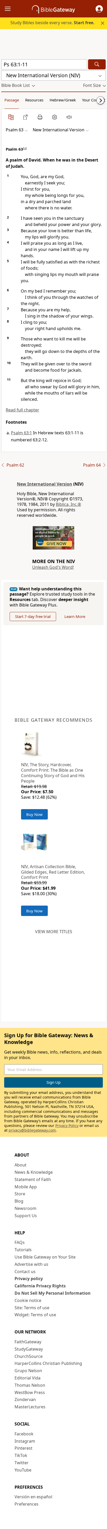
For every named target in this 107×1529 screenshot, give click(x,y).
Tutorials (23, 1250)
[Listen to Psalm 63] (69, 117)
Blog (19, 1201)
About (20, 1165)
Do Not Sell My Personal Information (53, 1293)
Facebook (24, 1434)
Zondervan (25, 1399)
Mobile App (26, 1187)
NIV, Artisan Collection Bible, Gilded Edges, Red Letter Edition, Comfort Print (53, 872)
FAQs (20, 1242)
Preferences (26, 1504)
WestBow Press (30, 1392)
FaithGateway (28, 1342)
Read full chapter (22, 410)
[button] (99, 8)
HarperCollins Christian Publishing (48, 1363)
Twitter (22, 1463)
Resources (34, 99)
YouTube (23, 1470)
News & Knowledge (34, 1172)
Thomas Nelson (30, 1385)
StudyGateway (29, 1349)
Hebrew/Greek (63, 99)
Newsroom (25, 1208)
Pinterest (23, 1448)
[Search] (97, 64)
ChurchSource (29, 1356)
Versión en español (33, 1497)
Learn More (74, 616)
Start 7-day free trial (33, 616)
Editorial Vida (28, 1378)
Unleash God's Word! (53, 567)
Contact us (25, 1271)
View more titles (53, 931)
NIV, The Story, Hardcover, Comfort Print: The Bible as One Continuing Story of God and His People (53, 773)
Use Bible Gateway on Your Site (45, 1257)
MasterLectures (30, 1407)
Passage (11, 99)
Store (20, 1194)
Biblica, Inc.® (68, 504)
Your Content (93, 99)
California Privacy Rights (40, 1286)
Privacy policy (29, 1278)
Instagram (25, 1441)
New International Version (44, 484)
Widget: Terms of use (35, 1315)
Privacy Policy (66, 1125)
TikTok (21, 1455)
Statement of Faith (33, 1179)
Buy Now (34, 814)
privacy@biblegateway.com (32, 1130)
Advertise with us (31, 1264)
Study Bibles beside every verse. (52, 22)
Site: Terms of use (32, 1308)
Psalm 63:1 (21, 433)
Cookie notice (28, 1300)
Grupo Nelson (28, 1370)
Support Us (26, 1215)
